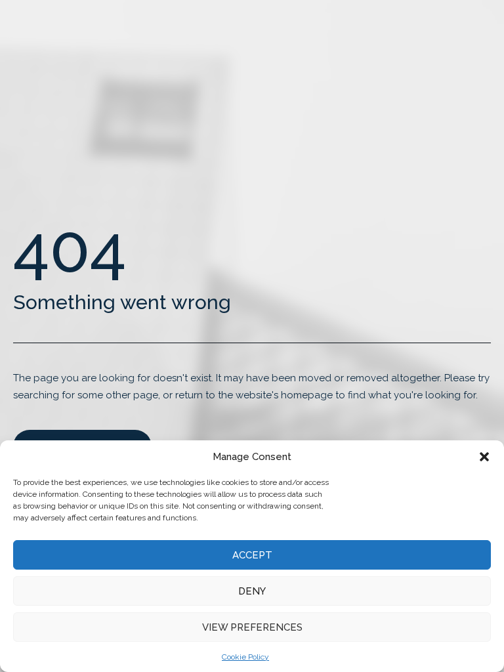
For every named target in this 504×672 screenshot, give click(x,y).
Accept (252, 555)
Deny (252, 591)
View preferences (252, 627)
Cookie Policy (245, 657)
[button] (484, 456)
